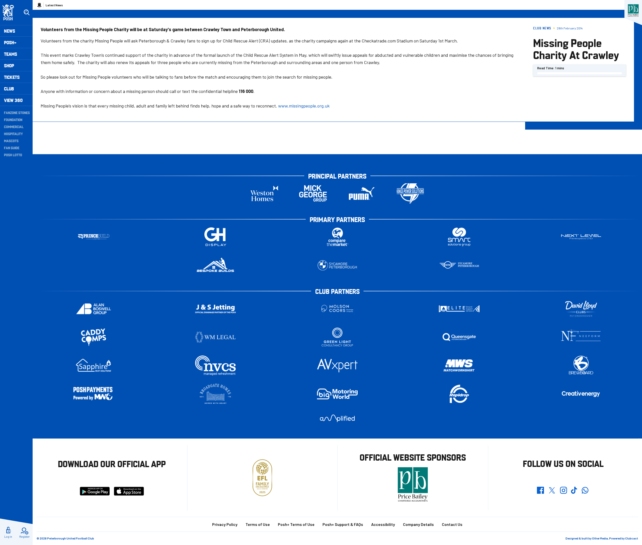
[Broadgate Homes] (215, 394)
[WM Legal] (215, 337)
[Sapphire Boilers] (93, 365)
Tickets (12, 77)
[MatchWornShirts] (459, 365)
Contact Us (452, 524)
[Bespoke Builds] (215, 265)
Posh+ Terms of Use (296, 524)
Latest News (54, 5)
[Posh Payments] (93, 394)
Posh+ (10, 42)
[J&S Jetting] (215, 308)
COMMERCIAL (14, 126)
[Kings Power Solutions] (410, 193)
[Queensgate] (459, 337)
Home (39, 5)
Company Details (418, 524)
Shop (9, 65)
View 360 (13, 100)
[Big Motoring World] (337, 394)
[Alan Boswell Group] (93, 309)
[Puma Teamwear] (361, 193)
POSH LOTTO (13, 154)
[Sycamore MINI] (459, 265)
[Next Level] (581, 237)
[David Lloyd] (581, 309)
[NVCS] (215, 365)
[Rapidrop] (459, 394)
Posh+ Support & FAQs (343, 524)
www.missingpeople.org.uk (304, 105)
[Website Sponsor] (633, 10)
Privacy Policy (224, 524)
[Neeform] (581, 337)
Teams (10, 54)
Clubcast (631, 538)
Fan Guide (11, 147)
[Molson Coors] (337, 309)
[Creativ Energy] (581, 394)
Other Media (600, 538)
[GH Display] (215, 237)
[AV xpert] (337, 365)
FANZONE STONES (17, 112)
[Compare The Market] (337, 237)
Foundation (13, 119)
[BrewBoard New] (581, 365)
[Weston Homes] (264, 193)
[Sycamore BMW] (337, 265)
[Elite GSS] (459, 309)
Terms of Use (258, 524)
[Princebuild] (93, 237)
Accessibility (383, 524)
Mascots (11, 140)
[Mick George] (313, 193)
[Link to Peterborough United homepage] (10, 12)
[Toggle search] (27, 12)
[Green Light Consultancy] (337, 337)
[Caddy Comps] (93, 337)
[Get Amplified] (337, 418)
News (9, 31)
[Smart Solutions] (459, 237)
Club (9, 88)
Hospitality (13, 133)
